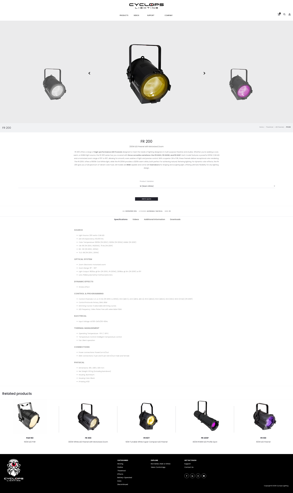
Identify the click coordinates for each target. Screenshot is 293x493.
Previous (89, 72)
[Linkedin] (192, 476)
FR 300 (88, 438)
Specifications (121, 219)
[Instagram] (198, 476)
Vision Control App (158, 467)
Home (261, 127)
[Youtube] (204, 476)
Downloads (175, 219)
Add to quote (146, 199)
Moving (120, 464)
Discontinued (122, 484)
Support (150, 15)
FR (170, 211)
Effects (120, 474)
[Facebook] (186, 476)
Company (169, 15)
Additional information (154, 219)
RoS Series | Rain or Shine (160, 464)
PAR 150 (29, 438)
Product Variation (147, 181)
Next (204, 72)
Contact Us (188, 467)
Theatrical (269, 127)
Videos (136, 15)
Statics (120, 467)
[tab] (120, 219)
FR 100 (263, 438)
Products (124, 15)
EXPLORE (154, 460)
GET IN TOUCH (190, 460)
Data (119, 481)
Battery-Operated (124, 477)
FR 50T (146, 438)
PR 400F (205, 438)
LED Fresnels (279, 127)
